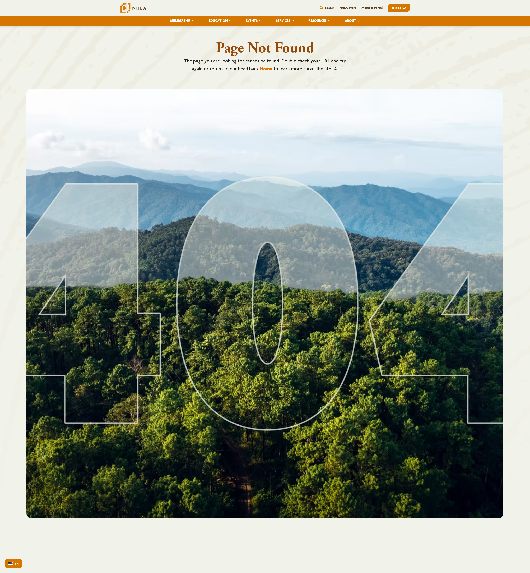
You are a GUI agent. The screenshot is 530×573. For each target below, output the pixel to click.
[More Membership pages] (193, 20)
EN (17, 564)
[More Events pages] (260, 20)
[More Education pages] (230, 20)
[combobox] (13, 563)
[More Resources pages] (329, 20)
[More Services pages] (293, 20)
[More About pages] (358, 20)
